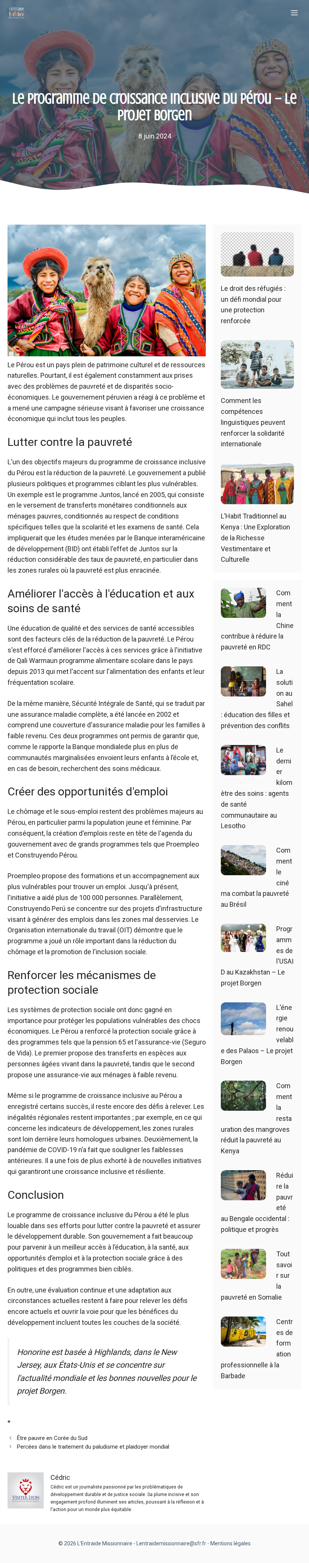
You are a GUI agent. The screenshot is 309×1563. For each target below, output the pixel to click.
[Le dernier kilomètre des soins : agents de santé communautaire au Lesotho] (243, 769)
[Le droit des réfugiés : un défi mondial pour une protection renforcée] (257, 271)
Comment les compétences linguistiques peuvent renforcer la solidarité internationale (253, 422)
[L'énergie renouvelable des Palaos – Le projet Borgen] (243, 1029)
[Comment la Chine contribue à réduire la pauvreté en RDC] (243, 612)
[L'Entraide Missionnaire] (17, 13)
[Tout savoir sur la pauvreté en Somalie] (243, 1273)
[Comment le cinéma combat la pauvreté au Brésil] (243, 869)
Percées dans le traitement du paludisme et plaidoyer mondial (93, 1446)
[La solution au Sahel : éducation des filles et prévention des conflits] (243, 691)
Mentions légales (230, 1543)
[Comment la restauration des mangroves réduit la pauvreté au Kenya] (243, 1105)
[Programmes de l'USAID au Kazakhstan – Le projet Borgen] (243, 946)
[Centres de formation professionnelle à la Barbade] (243, 1341)
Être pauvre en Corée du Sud (52, 1438)
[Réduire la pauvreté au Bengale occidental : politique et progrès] (243, 1194)
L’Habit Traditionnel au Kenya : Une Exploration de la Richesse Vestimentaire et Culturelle (255, 537)
